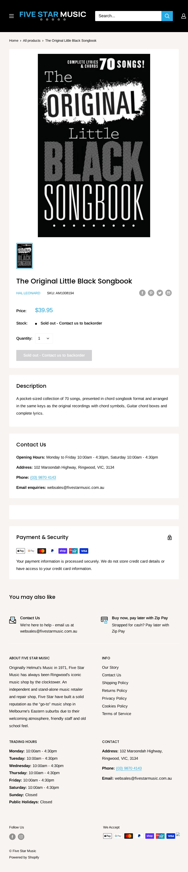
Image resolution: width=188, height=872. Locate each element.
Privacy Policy (114, 698)
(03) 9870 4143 (43, 477)
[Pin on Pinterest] (151, 293)
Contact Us (111, 675)
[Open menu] (11, 16)
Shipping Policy (115, 683)
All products (32, 40)
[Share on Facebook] (142, 293)
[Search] (167, 16)
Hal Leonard (28, 293)
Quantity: (24, 338)
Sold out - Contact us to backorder (54, 355)
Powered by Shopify (24, 857)
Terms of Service (116, 714)
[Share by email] (168, 293)
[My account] (183, 16)
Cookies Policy (115, 706)
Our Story (110, 667)
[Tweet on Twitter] (160, 293)
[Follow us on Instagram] (21, 836)
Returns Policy (114, 690)
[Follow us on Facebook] (12, 836)
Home (13, 40)
